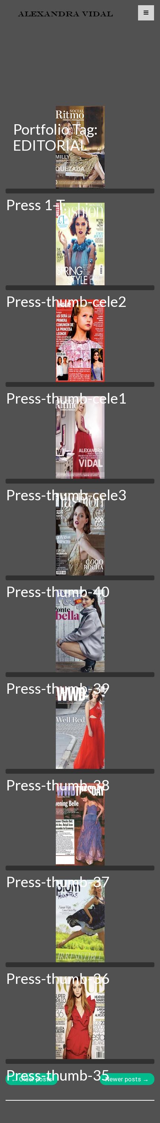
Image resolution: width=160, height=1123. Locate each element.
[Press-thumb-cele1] (80, 340)
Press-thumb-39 (58, 688)
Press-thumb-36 (58, 978)
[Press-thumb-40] (80, 534)
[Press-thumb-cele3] (80, 437)
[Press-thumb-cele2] (80, 244)
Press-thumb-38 (58, 784)
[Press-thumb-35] (80, 1017)
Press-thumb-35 (58, 1075)
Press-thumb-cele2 (66, 301)
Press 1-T (35, 204)
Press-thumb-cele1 (66, 398)
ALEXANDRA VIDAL (65, 13)
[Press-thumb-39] (80, 631)
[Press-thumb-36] (80, 921)
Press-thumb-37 (58, 881)
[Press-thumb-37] (80, 824)
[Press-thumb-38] (80, 727)
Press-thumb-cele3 (66, 494)
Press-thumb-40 (58, 591)
